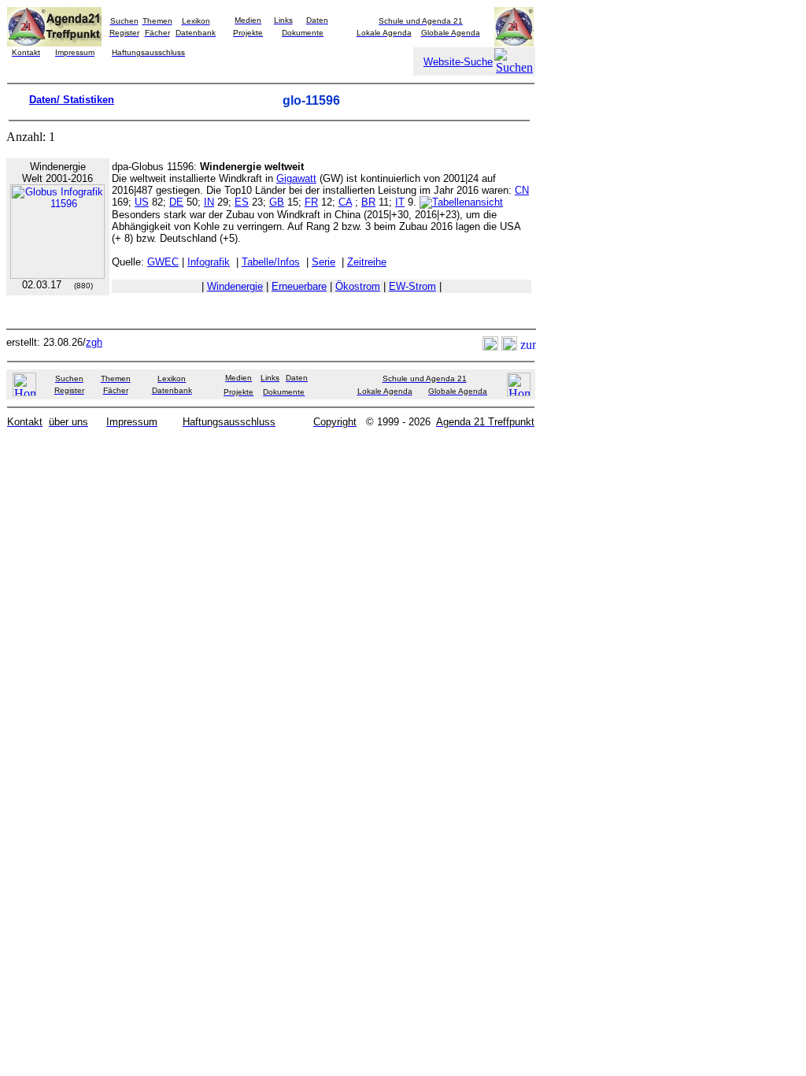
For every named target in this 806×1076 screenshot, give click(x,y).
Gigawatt (296, 178)
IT (400, 202)
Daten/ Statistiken (71, 100)
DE (176, 202)
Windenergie (235, 286)
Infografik (208, 262)
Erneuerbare (299, 286)
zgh (94, 342)
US (142, 202)
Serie (323, 262)
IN (209, 202)
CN (522, 190)
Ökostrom (357, 286)
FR (311, 202)
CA (345, 202)
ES (242, 202)
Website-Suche (458, 62)
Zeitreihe (366, 262)
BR (368, 202)
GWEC (163, 262)
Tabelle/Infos (271, 262)
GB (276, 202)
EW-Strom (412, 286)
